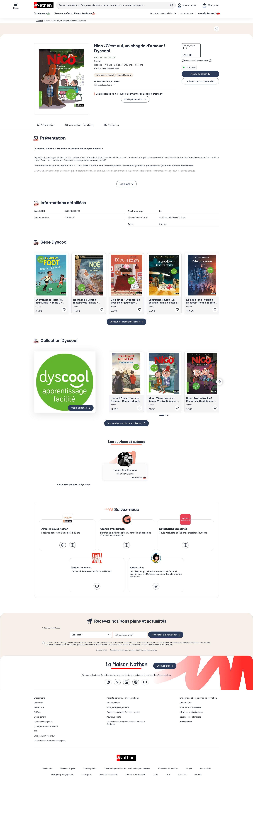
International (186, 721)
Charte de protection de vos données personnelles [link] (127, 768)
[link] (62, 545)
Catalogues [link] (87, 774)
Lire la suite (125, 184)
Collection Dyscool (105, 75)
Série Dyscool (124, 75)
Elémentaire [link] (39, 707)
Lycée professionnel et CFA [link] (46, 726)
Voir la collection (79, 408)
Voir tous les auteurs (103, 85)
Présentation (47, 125)
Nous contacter (187, 13)
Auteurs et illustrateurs (190, 707)
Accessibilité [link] (205, 768)
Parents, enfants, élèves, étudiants (123, 698)
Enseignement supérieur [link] (44, 736)
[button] (61, 79)
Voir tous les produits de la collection (125, 423)
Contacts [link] (182, 774)
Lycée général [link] (40, 717)
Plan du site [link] (47, 768)
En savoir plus (101, 650)
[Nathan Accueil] (43, 5)
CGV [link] (168, 774)
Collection (113, 125)
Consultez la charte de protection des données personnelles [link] (133, 650)
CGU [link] (156, 774)
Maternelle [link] (38, 702)
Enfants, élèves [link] (113, 702)
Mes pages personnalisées (162, 13)
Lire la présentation (133, 99)
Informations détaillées (81, 125)
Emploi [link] (189, 768)
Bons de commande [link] (108, 774)
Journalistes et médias (190, 717)
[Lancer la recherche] (171, 5)
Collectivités (185, 702)
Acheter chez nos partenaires (200, 81)
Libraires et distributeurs (191, 712)
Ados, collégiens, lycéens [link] (118, 707)
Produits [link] (198, 774)
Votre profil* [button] (77, 635)
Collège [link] (37, 712)
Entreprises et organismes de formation (198, 698)
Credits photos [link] (90, 768)
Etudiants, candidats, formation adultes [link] (123, 712)
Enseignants (39, 698)
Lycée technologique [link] (43, 721)
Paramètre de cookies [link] (168, 768)
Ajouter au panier (198, 74)
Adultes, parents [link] (114, 717)
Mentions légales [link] (67, 768)
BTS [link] (35, 731)
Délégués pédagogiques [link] (62, 774)
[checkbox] (43, 643)
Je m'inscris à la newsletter (164, 634)
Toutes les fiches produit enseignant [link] (49, 740)
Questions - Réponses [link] (135, 774)
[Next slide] (219, 382)
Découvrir (137, 477)
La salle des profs (207, 13)
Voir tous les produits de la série (125, 321)
